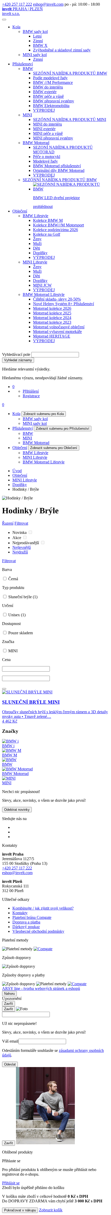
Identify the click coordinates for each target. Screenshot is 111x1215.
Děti (36, 248)
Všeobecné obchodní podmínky (38, 931)
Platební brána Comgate (31, 917)
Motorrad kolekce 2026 (52, 308)
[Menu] (4, 19)
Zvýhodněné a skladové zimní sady (62, 50)
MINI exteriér (44, 129)
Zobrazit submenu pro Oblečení (53, 448)
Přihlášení (31, 391)
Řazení (7, 523)
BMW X (40, 45)
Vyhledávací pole (16, 354)
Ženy (37, 239)
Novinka (20, 532)
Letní (37, 36)
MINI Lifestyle (35, 262)
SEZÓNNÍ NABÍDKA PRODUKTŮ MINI (69, 119)
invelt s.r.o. (11, 13)
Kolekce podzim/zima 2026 (55, 229)
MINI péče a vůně (48, 133)
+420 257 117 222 (17, 4)
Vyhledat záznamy (18, 360)
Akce (17, 537)
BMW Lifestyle (35, 216)
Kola (16, 27)
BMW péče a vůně (48, 96)
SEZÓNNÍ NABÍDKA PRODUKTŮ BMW (70, 73)
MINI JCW (42, 285)
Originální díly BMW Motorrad (58, 170)
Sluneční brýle (22, 597)
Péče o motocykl (46, 156)
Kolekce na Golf (46, 234)
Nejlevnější (21, 547)
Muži (37, 243)
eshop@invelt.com (48, 4)
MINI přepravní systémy (53, 138)
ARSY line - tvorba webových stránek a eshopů (41, 988)
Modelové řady (45, 161)
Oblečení (19, 211)
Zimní (38, 41)
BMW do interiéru (48, 87)
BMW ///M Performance (53, 82)
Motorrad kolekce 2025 (52, 313)
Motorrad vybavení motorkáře (57, 331)
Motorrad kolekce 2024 (52, 317)
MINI (27, 115)
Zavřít (8, 1004)
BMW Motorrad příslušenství (57, 166)
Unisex (16, 615)
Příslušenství (22, 64)
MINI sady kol (35, 54)
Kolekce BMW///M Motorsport (58, 225)
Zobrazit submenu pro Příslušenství (62, 428)
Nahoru (9, 994)
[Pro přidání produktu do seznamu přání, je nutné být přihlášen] (4, 689)
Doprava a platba (26, 922)
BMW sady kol (35, 31)
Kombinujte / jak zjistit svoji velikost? (43, 908)
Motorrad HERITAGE (51, 336)
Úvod (17, 471)
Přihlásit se (11, 1183)
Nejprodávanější (26, 543)
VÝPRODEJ (44, 110)
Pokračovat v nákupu (20, 1210)
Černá (12, 579)
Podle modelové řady (50, 78)
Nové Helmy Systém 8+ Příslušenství (63, 304)
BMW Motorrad (36, 142)
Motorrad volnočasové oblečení (58, 327)
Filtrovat (21, 523)
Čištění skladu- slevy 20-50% (57, 299)
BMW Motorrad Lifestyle (44, 294)
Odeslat (10, 1064)
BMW (28, 68)
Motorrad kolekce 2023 (52, 322)
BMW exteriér (45, 92)
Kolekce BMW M (48, 220)
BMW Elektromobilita (51, 105)
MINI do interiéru (47, 124)
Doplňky (40, 253)
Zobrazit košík (50, 1210)
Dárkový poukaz (26, 927)
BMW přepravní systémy (53, 101)
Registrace (31, 396)
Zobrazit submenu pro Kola (43, 414)
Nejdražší (20, 552)
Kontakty (20, 913)
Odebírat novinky (17, 810)
